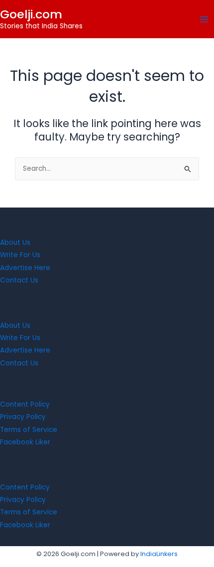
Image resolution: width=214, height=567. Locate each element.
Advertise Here (25, 268)
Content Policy (25, 404)
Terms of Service (28, 429)
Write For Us (20, 255)
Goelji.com (31, 14)
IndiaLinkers (159, 554)
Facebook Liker (25, 442)
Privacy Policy (23, 417)
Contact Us (19, 280)
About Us (15, 242)
